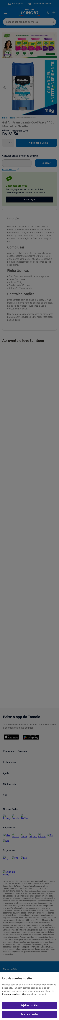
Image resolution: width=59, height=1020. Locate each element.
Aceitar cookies (29, 1014)
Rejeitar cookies (29, 1005)
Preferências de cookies (14, 994)
